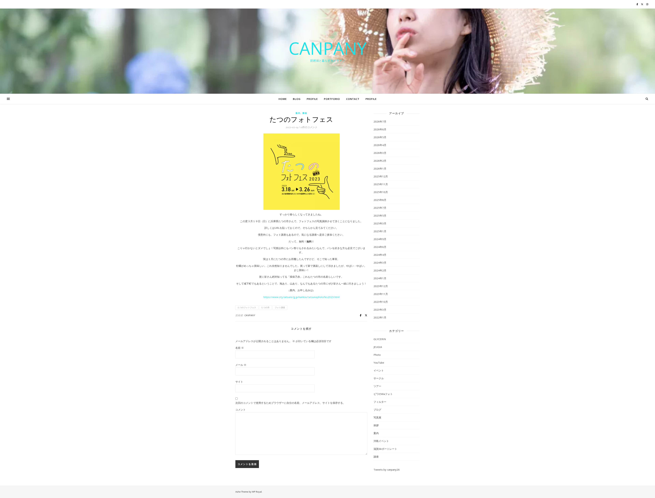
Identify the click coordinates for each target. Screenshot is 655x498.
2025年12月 (381, 176)
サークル (379, 378)
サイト (239, 381)
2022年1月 (380, 317)
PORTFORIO (332, 99)
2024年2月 (380, 270)
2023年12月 (381, 286)
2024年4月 (380, 254)
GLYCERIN (380, 339)
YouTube (379, 362)
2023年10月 (381, 301)
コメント (240, 409)
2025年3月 (380, 223)
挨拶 (376, 425)
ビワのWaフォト (383, 394)
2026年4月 (380, 145)
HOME (283, 99)
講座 (304, 113)
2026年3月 (380, 153)
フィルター (380, 401)
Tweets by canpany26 (387, 469)
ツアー (377, 386)
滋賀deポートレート (385, 448)
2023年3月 (380, 309)
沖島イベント (381, 441)
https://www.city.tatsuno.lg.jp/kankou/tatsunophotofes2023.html (301, 297)
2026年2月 (380, 160)
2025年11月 (381, 184)
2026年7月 (380, 121)
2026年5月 (380, 137)
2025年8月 (380, 200)
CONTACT (352, 99)
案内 (298, 113)
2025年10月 (381, 192)
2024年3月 (380, 262)
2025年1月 (380, 231)
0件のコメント (308, 127)
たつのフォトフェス (247, 307)
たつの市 (265, 307)
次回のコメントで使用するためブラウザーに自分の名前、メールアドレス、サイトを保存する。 (290, 402)
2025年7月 (380, 207)
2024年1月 (380, 278)
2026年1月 (380, 168)
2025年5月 (380, 215)
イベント (379, 370)
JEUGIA (378, 347)
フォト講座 (280, 307)
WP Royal (257, 491)
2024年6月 (380, 247)
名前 (239, 347)
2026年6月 (380, 129)
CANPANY (328, 48)
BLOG (297, 99)
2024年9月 (380, 239)
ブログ (377, 409)
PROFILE (312, 99)
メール (240, 364)
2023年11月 (381, 294)
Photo (377, 354)
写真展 (377, 417)
